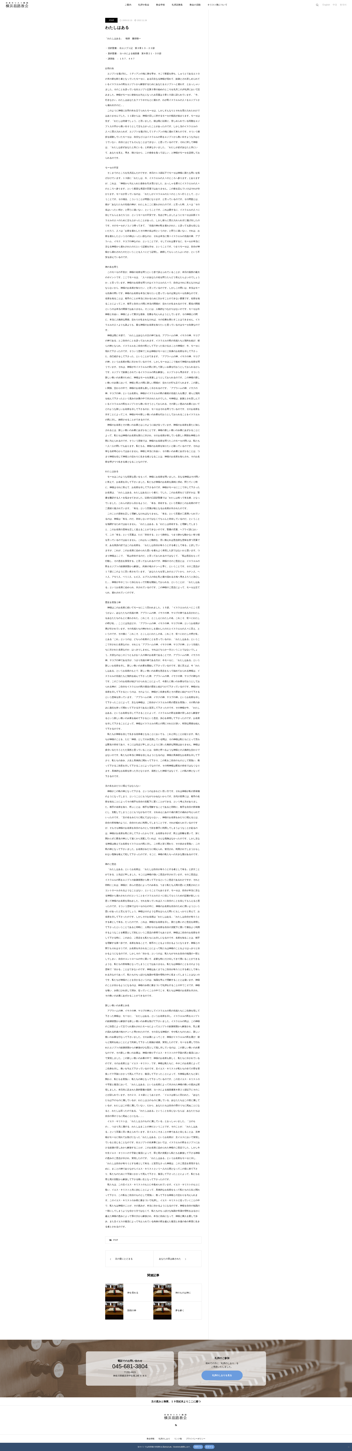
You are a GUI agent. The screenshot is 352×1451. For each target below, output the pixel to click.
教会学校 (160, 5)
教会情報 (150, 1439)
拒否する (209, 1447)
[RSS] (176, 1425)
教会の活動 (195, 5)
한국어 (343, 5)
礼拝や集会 (143, 5)
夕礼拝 (111, 20)
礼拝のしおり (164, 1439)
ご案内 (128, 5)
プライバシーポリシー (195, 1439)
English (326, 5)
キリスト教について (217, 5)
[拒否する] (348, 1447)
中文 (335, 5)
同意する (198, 1447)
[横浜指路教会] (18, 5)
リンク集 (178, 1439)
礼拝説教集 (177, 5)
